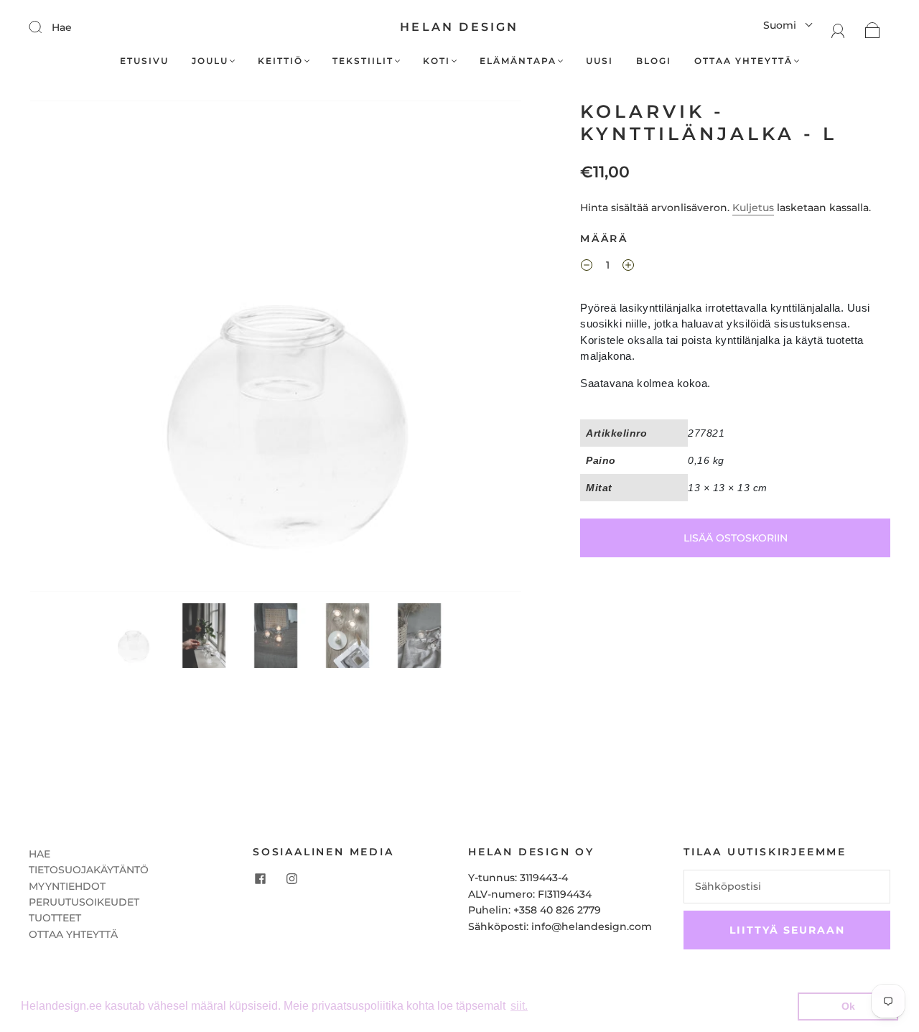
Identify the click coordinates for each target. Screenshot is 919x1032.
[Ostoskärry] (872, 29)
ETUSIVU (144, 60)
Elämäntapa (518, 60)
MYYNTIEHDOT (67, 886)
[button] (79, 349)
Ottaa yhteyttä (743, 60)
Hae (62, 27)
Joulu (210, 60)
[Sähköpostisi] (787, 886)
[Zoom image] (276, 349)
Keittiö (280, 60)
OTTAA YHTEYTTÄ (73, 934)
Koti (436, 60)
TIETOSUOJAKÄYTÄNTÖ (89, 869)
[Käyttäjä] (838, 29)
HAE (39, 853)
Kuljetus (753, 207)
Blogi (653, 60)
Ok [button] (848, 1006)
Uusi (599, 60)
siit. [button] (519, 1006)
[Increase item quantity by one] (628, 267)
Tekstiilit (362, 60)
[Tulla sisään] (44, 26)
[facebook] (260, 878)
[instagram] (291, 878)
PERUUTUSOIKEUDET (84, 902)
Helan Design (459, 27)
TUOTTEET (55, 917)
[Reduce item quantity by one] (586, 267)
